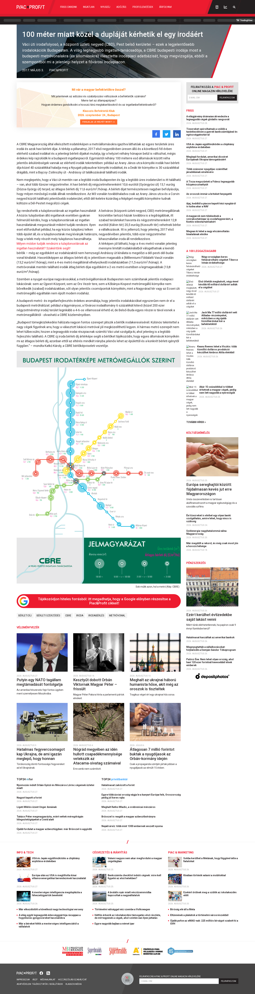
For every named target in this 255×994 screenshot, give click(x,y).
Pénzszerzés (196, 563)
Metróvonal (117, 615)
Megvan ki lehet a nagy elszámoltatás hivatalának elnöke (208, 233)
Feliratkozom (227, 97)
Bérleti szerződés (48, 615)
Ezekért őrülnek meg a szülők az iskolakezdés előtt (210, 894)
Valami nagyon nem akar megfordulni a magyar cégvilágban (135, 860)
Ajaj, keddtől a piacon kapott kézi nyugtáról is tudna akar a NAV (211, 205)
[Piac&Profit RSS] (48, 973)
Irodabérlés (96, 615)
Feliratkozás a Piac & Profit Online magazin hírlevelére (170, 976)
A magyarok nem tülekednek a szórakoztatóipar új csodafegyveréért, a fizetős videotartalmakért (209, 219)
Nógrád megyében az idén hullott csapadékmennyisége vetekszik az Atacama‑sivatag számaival (97, 756)
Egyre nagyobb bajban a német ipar (114, 923)
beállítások (56, 984)
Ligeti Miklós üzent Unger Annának (37, 807)
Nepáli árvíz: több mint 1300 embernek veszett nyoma (132, 826)
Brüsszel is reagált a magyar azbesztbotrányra (128, 816)
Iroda (79, 615)
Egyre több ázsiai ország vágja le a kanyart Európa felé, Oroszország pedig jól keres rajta (141, 796)
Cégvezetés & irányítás (109, 852)
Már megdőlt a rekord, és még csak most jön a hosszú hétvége (212, 545)
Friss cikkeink (68, 7)
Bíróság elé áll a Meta (182, 909)
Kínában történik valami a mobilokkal (204, 875)
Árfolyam (165, 7)
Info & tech (25, 852)
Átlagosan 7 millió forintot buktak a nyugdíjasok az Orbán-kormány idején (152, 754)
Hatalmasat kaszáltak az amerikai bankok (210, 637)
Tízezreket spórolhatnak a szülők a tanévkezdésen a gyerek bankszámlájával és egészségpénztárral (211, 132)
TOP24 (25, 779)
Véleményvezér (28, 627)
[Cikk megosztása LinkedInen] (177, 134)
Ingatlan (88, 7)
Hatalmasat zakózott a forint (118, 785)
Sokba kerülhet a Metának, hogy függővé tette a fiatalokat (210, 860)
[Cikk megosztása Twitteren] (166, 134)
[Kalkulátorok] (217, 6)
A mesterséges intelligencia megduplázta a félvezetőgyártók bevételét (57, 894)
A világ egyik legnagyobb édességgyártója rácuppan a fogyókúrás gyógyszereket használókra (50, 916)
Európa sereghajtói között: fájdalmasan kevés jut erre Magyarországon (209, 489)
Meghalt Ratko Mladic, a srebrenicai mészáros (128, 807)
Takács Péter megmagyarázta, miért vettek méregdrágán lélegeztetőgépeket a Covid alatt (50, 818)
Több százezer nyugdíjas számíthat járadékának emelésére (206, 170)
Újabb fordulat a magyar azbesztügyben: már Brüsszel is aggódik (54, 829)
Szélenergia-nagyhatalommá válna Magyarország (206, 532)
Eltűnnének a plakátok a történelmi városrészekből (199, 915)
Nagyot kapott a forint (29, 797)
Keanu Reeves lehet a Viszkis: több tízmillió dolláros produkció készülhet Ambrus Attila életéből (217, 349)
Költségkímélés (198, 432)
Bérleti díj (25, 615)
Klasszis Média (74, 984)
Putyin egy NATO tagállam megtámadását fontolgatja (40, 682)
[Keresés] (234, 7)
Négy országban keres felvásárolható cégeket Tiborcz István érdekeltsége (220, 259)
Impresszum (23, 979)
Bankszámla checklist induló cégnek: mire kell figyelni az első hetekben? (134, 877)
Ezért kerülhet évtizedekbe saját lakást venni (209, 617)
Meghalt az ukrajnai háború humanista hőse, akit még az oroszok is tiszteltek (154, 684)
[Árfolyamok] (225, 7)
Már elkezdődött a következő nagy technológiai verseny (51, 909)
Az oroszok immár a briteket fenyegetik (209, 194)
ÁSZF (34, 979)
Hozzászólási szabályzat (72, 979)
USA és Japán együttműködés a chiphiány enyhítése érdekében (210, 146)
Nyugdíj (105, 7)
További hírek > (196, 422)
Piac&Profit (58, 70)
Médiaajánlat (47, 979)
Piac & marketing (181, 852)
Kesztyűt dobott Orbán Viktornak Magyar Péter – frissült (95, 684)
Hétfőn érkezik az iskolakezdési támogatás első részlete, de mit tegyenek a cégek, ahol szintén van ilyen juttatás (128, 916)
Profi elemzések (143, 7)
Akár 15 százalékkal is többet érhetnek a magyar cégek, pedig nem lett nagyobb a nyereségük (217, 389)
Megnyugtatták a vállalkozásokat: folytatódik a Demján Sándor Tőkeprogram (211, 648)
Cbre (68, 615)
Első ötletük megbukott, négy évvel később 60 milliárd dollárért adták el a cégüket (218, 284)
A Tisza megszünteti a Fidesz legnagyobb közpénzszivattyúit (210, 183)
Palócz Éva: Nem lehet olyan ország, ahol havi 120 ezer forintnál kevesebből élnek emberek (210, 662)
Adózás (121, 7)
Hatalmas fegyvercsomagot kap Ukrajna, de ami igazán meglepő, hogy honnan (41, 754)
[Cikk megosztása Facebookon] (156, 134)
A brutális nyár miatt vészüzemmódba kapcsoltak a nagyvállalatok (129, 894)
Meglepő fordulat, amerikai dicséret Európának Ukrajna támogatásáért (207, 158)
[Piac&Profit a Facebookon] (42, 973)
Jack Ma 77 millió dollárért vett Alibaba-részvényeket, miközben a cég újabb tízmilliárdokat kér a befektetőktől (219, 318)
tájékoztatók (40, 984)
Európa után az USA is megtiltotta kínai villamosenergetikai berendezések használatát (59, 877)
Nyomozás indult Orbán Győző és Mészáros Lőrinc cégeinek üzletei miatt (55, 786)
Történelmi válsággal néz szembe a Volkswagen (122, 909)
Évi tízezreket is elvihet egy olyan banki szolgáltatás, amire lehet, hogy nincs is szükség (208, 518)
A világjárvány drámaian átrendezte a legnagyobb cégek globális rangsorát (208, 118)
